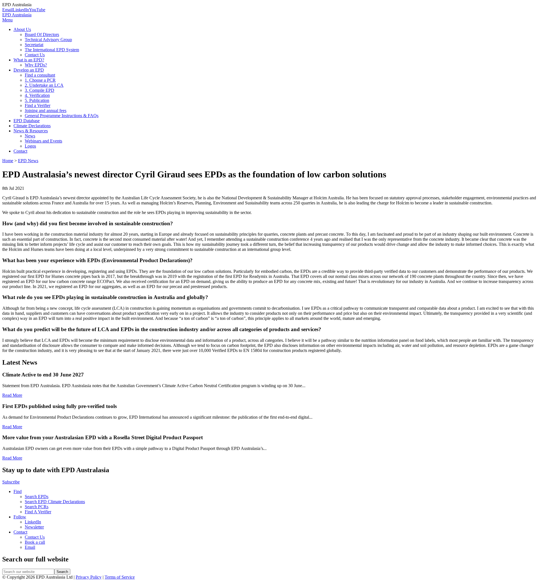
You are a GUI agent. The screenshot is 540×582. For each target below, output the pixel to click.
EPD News (28, 160)
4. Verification (37, 95)
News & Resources (31, 130)
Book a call (35, 542)
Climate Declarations (32, 125)
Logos (30, 146)
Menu (7, 19)
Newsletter (34, 527)
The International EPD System (52, 49)
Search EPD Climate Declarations (55, 501)
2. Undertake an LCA (44, 85)
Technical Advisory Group (48, 39)
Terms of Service (120, 577)
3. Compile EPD (39, 90)
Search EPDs (36, 496)
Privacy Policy (89, 577)
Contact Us (35, 54)
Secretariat (34, 44)
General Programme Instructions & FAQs (61, 115)
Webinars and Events (43, 141)
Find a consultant (40, 75)
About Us (22, 29)
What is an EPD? (29, 59)
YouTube (37, 9)
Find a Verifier (37, 105)
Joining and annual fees (45, 110)
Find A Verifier (38, 511)
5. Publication (37, 100)
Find (18, 491)
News (30, 135)
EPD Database (27, 120)
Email (7, 9)
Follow (20, 516)
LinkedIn (21, 9)
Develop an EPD (29, 70)
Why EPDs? (36, 65)
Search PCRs (36, 506)
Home (7, 160)
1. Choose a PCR (40, 80)
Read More (12, 395)
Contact (20, 151)
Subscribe (11, 482)
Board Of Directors (42, 34)
